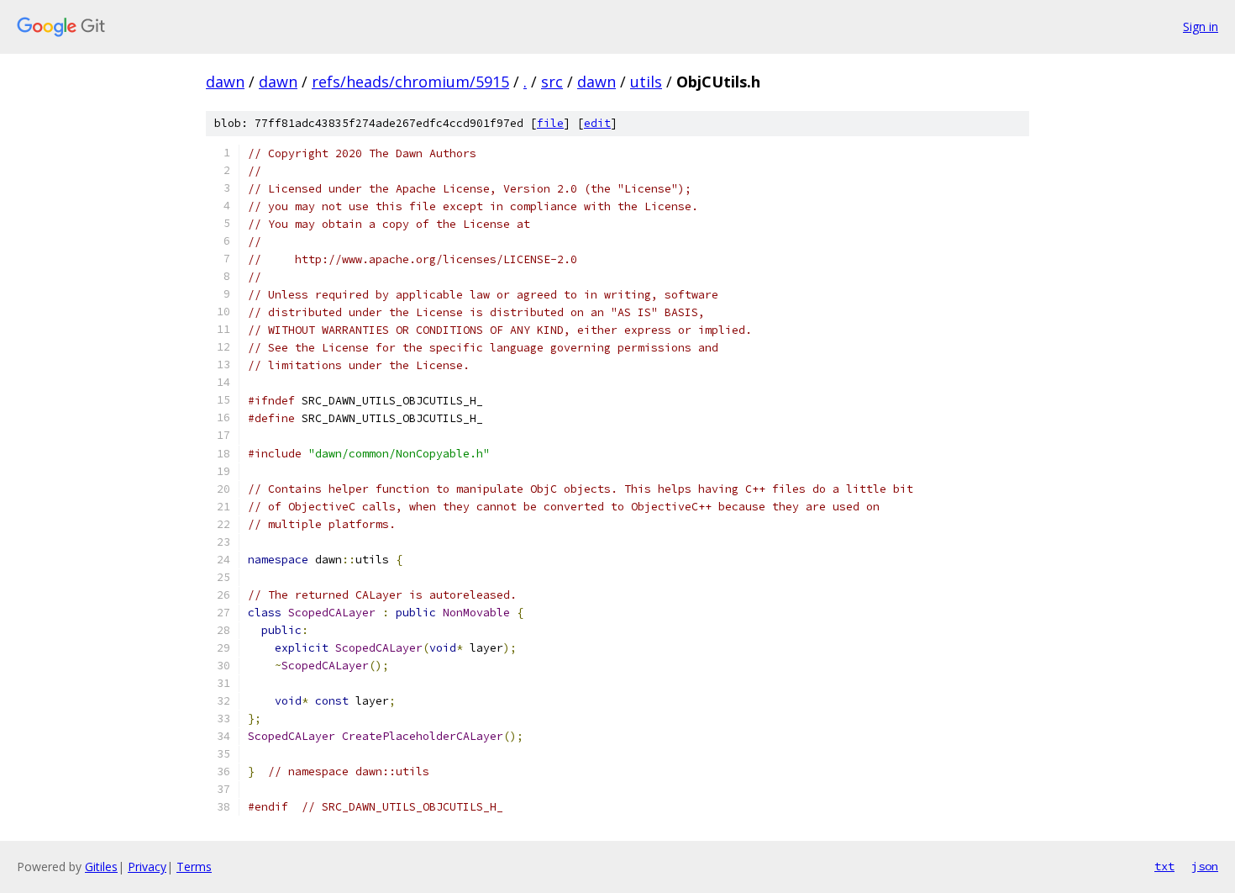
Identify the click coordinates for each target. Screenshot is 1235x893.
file (550, 123)
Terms (194, 867)
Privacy (147, 867)
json (1204, 866)
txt (1164, 866)
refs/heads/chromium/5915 (410, 81)
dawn (225, 81)
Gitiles (101, 867)
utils (646, 81)
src (552, 81)
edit (597, 123)
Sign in (1200, 26)
